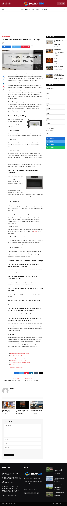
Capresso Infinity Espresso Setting (18, 360)
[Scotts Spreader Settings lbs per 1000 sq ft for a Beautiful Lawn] (49, 494)
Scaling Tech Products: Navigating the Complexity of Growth (58, 68)
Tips (47, 125)
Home (22, 9)
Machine (48, 108)
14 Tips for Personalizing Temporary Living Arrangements (22, 412)
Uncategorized (49, 130)
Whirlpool (35, 231)
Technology (44, 9)
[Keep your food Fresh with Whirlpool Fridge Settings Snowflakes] (49, 478)
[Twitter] (3, 80)
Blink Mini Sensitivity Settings (16, 364)
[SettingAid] (33, 3)
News (26, 9)
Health (47, 103)
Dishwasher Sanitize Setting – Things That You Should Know (12, 381)
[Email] (3, 90)
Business (31, 9)
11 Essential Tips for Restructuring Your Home (8, 411)
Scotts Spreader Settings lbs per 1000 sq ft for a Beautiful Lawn (59, 494)
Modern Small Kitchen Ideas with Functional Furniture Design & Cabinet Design (58, 42)
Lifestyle (48, 105)
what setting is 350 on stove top (17, 358)
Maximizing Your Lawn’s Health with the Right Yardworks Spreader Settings (58, 470)
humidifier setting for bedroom (17, 355)
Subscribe (61, 3)
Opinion (48, 113)
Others (48, 115)
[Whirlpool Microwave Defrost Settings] (22, 60)
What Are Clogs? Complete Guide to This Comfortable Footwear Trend (59, 51)
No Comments (20, 43)
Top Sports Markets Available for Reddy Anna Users (59, 60)
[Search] (64, 9)
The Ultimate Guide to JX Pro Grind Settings (20, 362)
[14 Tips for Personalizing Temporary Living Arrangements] (22, 405)
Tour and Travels (50, 128)
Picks (47, 118)
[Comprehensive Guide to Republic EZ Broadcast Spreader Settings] (49, 486)
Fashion (37, 9)
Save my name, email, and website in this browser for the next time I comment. (23, 451)
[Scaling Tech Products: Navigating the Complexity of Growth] (49, 68)
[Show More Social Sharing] (32, 47)
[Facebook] (3, 76)
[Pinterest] (3, 86)
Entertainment (49, 95)
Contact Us (62, 503)
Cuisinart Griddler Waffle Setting (36, 411)
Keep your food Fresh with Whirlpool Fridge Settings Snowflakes (59, 478)
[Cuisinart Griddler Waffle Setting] (36, 405)
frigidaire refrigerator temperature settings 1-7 (20, 353)
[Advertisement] (33, 22)
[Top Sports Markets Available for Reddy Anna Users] (49, 60)
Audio (47, 90)
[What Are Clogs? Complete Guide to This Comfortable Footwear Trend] (49, 51)
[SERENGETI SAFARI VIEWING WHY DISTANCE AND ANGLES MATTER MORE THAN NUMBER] (49, 76)
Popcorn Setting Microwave (31, 380)
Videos (48, 133)
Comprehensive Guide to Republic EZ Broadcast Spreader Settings (59, 486)
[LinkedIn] (3, 83)
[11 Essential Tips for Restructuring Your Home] (8, 405)
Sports (47, 120)
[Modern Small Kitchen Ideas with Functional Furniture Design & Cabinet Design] (49, 42)
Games (48, 100)
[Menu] (3, 9)
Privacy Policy (56, 503)
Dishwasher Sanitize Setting (16, 367)
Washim (8, 43)
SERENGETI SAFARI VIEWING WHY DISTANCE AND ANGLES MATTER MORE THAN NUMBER (59, 76)
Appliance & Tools (6, 36)
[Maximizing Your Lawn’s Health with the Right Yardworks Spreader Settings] (49, 469)
